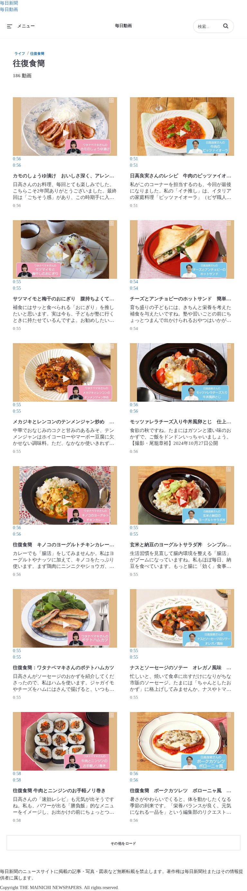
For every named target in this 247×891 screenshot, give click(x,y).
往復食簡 (37, 53)
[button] (226, 26)
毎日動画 (9, 9)
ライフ (19, 53)
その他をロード (123, 843)
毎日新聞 (9, 3)
